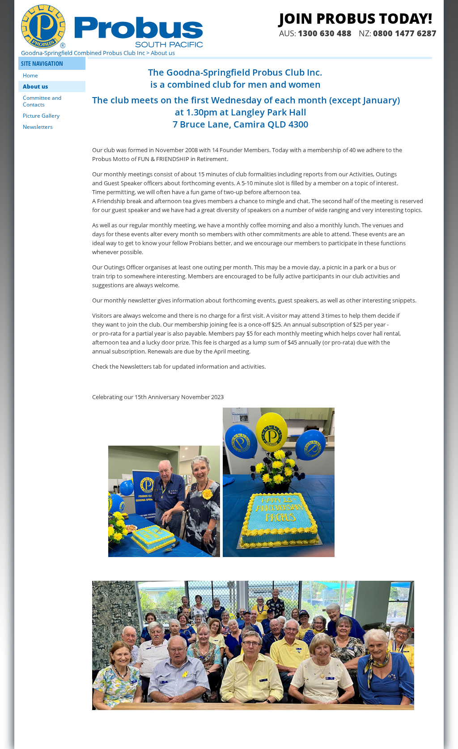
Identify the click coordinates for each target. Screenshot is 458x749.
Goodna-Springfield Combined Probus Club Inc (83, 53)
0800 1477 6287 (405, 33)
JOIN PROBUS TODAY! (355, 18)
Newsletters (38, 126)
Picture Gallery (41, 115)
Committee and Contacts (42, 101)
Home (30, 75)
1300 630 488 (325, 33)
